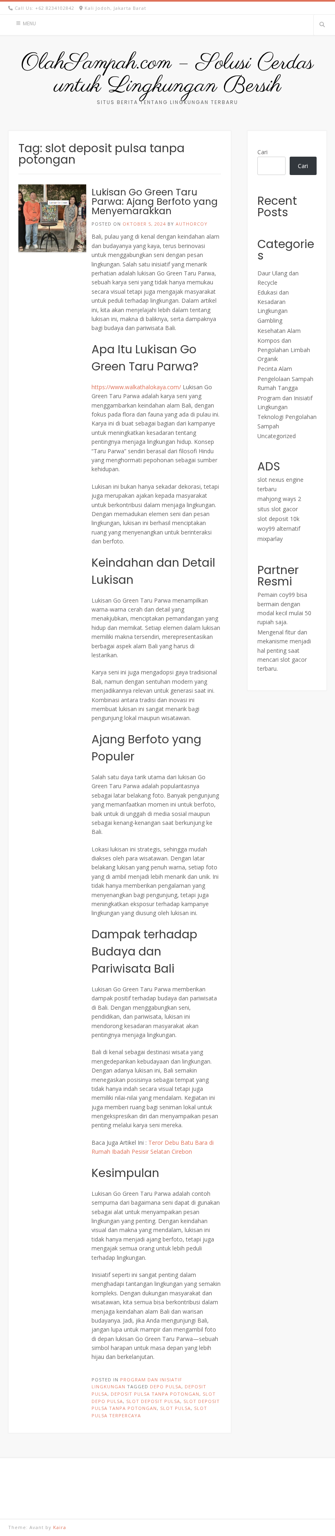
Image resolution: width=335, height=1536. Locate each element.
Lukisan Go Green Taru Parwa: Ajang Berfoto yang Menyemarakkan (155, 201)
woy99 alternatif (278, 528)
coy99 (287, 594)
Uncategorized (276, 436)
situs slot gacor (277, 509)
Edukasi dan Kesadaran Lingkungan (273, 301)
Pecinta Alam (274, 368)
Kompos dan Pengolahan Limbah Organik (283, 350)
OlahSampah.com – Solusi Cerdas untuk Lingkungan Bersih (167, 75)
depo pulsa (165, 1386)
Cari (262, 152)
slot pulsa (175, 1408)
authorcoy (192, 224)
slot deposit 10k (278, 519)
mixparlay (270, 539)
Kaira (59, 1527)
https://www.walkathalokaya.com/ (136, 387)
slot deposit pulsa (153, 1401)
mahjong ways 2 (279, 499)
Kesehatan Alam (279, 331)
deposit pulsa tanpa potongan (155, 1394)
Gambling (269, 320)
